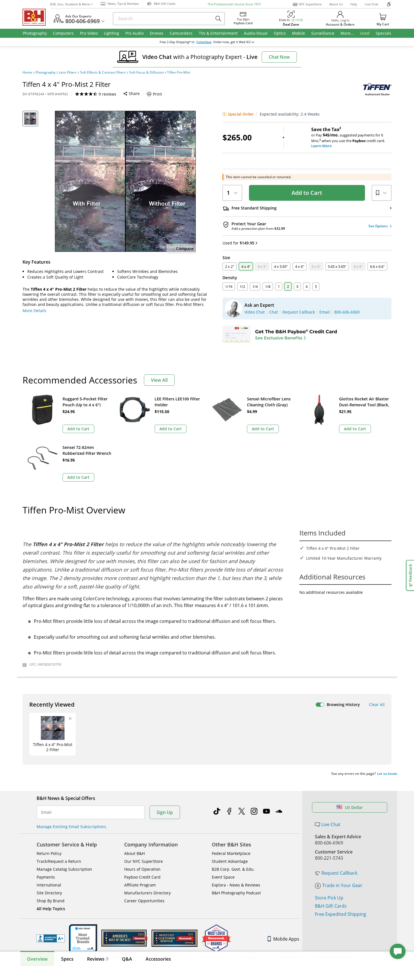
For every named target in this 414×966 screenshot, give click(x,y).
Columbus (204, 42)
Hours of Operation (142, 869)
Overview (37, 959)
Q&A (127, 959)
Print (157, 94)
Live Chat (371, 4)
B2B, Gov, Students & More (70, 4)
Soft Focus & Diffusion (146, 72)
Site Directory (49, 893)
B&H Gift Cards (331, 906)
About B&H (134, 853)
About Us (336, 4)
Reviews (97, 959)
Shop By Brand (50, 900)
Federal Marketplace (231, 853)
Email (46, 812)
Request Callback (339, 873)
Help (353, 4)
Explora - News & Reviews (236, 885)
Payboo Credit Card (142, 877)
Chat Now (279, 57)
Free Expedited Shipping (340, 914)
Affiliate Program (140, 885)
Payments (46, 877)
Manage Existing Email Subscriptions (71, 826)
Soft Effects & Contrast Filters (103, 72)
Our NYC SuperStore (143, 861)
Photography (45, 72)
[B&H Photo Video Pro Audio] (36, 17)
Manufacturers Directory (147, 893)
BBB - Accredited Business (51, 938)
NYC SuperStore (310, 4)
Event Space (223, 877)
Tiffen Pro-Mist (178, 72)
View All (159, 380)
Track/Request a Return (59, 861)
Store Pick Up (329, 898)
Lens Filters (68, 72)
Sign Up (165, 812)
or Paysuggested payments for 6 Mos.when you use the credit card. (348, 137)
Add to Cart (306, 193)
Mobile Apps (286, 939)
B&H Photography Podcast (236, 893)
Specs (67, 959)
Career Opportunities (144, 900)
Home (27, 72)
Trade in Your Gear (342, 885)
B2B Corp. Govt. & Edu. (233, 869)
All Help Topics (51, 908)
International (49, 885)
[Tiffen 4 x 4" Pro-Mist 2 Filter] (125, 181)
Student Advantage (230, 861)
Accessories (158, 959)
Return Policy (49, 853)
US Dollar (354, 807)
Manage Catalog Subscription (64, 869)
